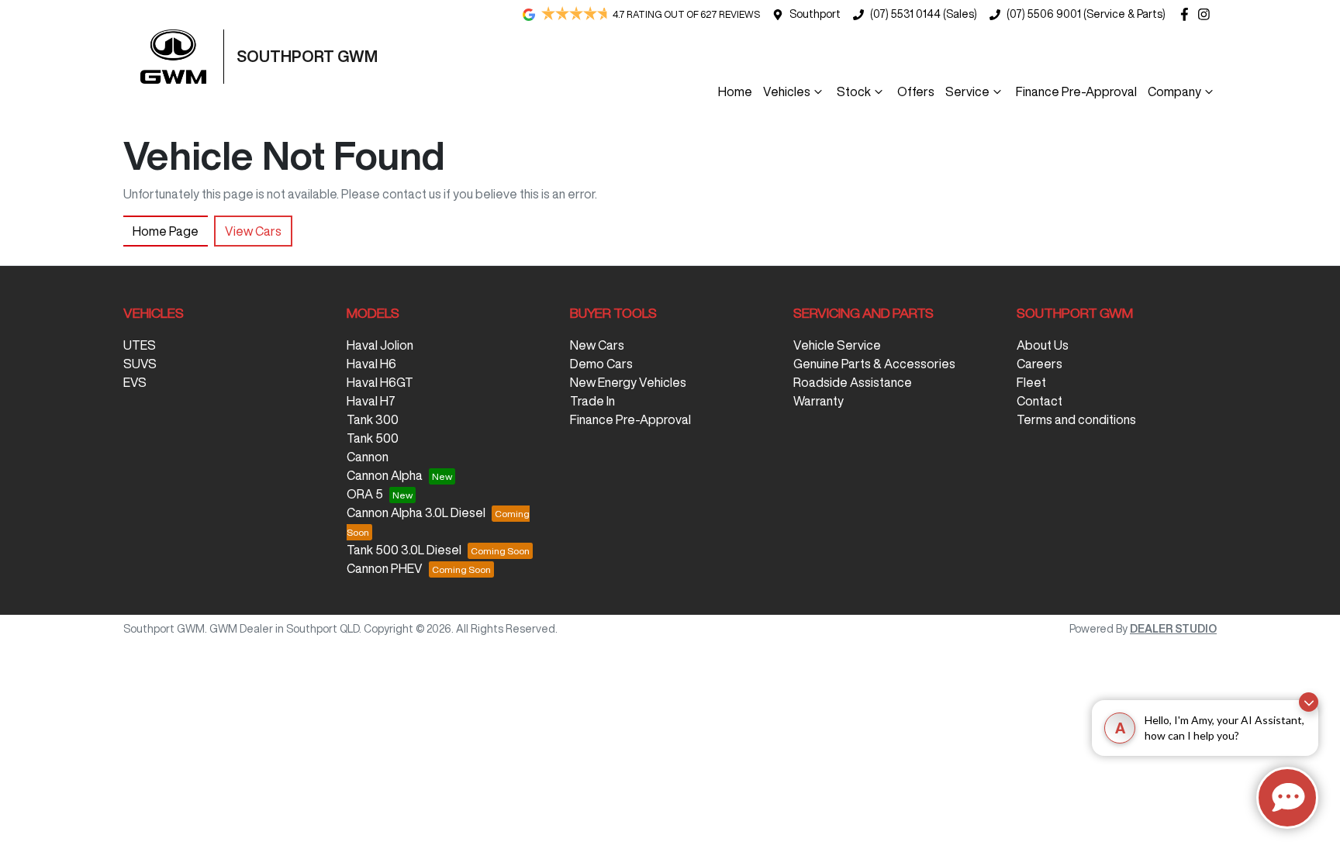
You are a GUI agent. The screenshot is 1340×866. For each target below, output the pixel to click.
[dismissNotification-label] (1308, 702)
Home (735, 91)
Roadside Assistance (852, 382)
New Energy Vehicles (628, 382)
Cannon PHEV (385, 568)
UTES (139, 345)
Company (1174, 91)
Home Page (166, 231)
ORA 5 (365, 494)
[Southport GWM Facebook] (1187, 14)
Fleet (1031, 382)
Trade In (592, 401)
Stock (854, 91)
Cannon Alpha (385, 475)
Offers (915, 91)
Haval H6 (371, 363)
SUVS (140, 363)
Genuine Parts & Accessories (874, 363)
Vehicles (786, 91)
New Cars (597, 345)
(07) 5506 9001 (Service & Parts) (1086, 14)
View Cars (253, 231)
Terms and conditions (1076, 419)
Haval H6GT (380, 382)
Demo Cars (601, 363)
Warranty (818, 401)
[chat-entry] (1287, 798)
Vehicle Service (837, 345)
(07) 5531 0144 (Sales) (923, 14)
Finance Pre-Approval (1076, 91)
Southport (815, 14)
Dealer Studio (1173, 628)
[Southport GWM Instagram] (1207, 14)
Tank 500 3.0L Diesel (404, 549)
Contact (1039, 401)
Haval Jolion (380, 345)
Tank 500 (373, 438)
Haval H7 (371, 401)
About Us (1043, 345)
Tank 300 (373, 419)
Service (967, 91)
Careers (1039, 363)
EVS (135, 382)
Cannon (368, 456)
